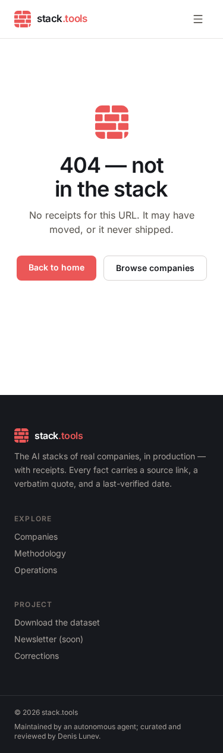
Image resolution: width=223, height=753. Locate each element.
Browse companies (155, 268)
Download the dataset (57, 622)
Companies (36, 536)
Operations (35, 570)
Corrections (36, 656)
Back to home (56, 267)
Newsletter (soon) (48, 639)
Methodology (40, 553)
